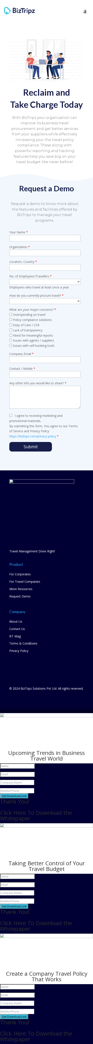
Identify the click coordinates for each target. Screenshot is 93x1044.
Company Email (21, 354)
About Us (15, 621)
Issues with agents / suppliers (33, 340)
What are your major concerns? (32, 310)
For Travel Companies (24, 581)
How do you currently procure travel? (36, 295)
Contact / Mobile (22, 369)
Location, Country (23, 262)
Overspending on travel (28, 315)
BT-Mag (15, 636)
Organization (19, 247)
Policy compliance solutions (32, 320)
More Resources (20, 589)
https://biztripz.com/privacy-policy (33, 436)
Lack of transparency (27, 330)
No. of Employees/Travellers (30, 276)
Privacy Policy (18, 651)
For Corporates (20, 574)
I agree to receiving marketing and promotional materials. (43, 426)
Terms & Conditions (23, 643)
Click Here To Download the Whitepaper (36, 815)
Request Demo (19, 596)
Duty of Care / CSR (25, 325)
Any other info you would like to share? (37, 383)
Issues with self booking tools (33, 346)
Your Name (18, 232)
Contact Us (17, 629)
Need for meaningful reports (32, 335)
